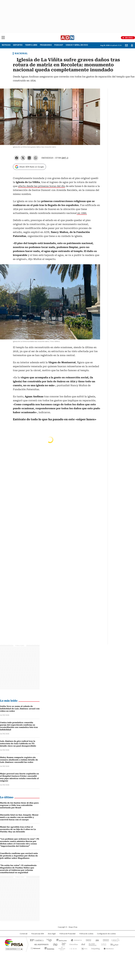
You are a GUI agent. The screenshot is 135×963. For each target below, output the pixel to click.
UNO (54, 944)
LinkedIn (29, 158)
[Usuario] (132, 45)
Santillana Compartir (75, 940)
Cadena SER (87, 940)
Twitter (23, 158)
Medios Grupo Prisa (13, 949)
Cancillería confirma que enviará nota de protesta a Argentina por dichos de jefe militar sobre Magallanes (19, 855)
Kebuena (114, 944)
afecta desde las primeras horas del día (41, 186)
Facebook (16, 158)
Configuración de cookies (106, 934)
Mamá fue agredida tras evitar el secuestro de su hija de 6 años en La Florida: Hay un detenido (18, 829)
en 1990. (82, 213)
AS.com (96, 940)
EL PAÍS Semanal (91, 944)
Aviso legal (52, 934)
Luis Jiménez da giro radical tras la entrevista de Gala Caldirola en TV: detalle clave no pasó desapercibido (18, 743)
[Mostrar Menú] (3, 37)
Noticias (6, 45)
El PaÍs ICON (72, 948)
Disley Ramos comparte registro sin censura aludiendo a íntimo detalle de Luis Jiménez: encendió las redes (19, 759)
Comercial (23, 934)
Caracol (115, 940)
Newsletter (126, 45)
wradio (62, 944)
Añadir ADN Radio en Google (31, 167)
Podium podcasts (61, 948)
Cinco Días (72, 944)
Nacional (21, 53)
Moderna (48, 948)
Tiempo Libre (31, 45)
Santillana (60, 940)
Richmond (35, 948)
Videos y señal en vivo (77, 45)
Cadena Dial (82, 944)
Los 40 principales (48, 940)
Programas (46, 45)
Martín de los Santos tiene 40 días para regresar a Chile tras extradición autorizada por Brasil (19, 805)
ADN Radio (67, 37)
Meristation (108, 948)
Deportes (17, 45)
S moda (83, 948)
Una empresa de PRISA (13, 942)
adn (105, 940)
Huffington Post (40, 944)
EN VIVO (129, 37)
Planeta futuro (103, 944)
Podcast (58, 45)
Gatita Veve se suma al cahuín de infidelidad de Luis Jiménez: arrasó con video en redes (20, 708)
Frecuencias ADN (37, 934)
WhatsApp (35, 158)
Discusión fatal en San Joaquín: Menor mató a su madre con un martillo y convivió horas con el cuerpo (19, 817)
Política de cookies (86, 934)
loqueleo (95, 948)
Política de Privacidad (67, 934)
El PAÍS (36, 940)
